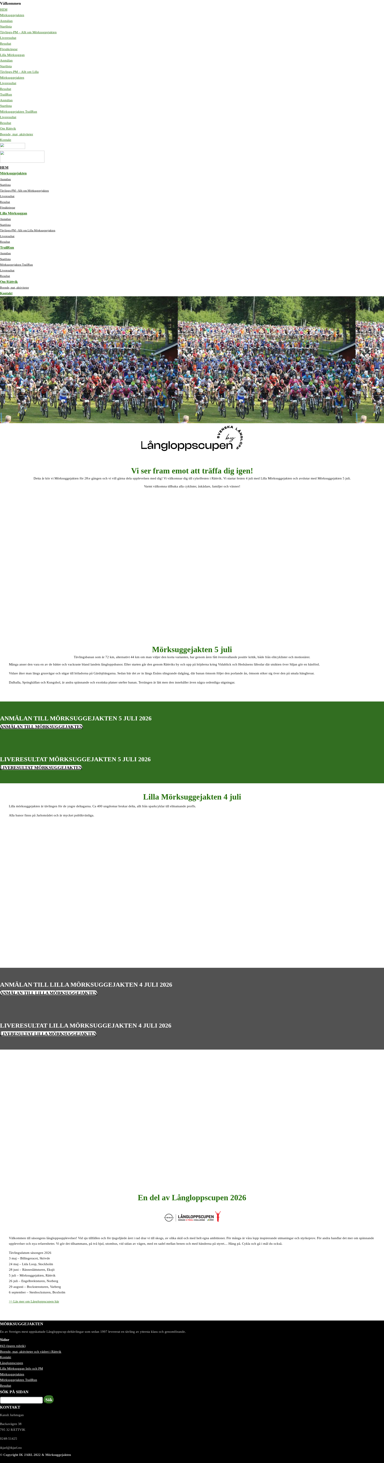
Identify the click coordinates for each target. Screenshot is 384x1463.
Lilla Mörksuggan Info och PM (21, 1368)
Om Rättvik (8, 128)
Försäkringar (9, 49)
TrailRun (6, 94)
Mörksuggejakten (12, 15)
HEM (3, 9)
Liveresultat (8, 38)
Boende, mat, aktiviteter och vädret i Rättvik (30, 1351)
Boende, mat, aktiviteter (16, 134)
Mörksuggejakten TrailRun (18, 111)
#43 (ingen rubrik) (13, 1346)
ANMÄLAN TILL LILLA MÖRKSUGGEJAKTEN (48, 992)
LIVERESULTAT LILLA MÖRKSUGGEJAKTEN (48, 1033)
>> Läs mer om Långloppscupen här (34, 1301)
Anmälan (6, 21)
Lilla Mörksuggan (12, 55)
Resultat (5, 43)
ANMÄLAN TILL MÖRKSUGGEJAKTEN (41, 726)
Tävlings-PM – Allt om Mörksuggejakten (28, 32)
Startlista (6, 26)
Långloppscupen (11, 1363)
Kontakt (5, 140)
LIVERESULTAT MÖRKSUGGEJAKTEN (41, 767)
